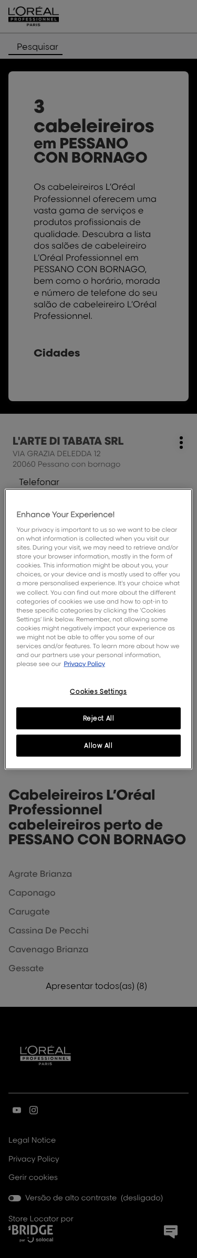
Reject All (99, 718)
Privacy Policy (84, 664)
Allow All (98, 745)
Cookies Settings (98, 691)
